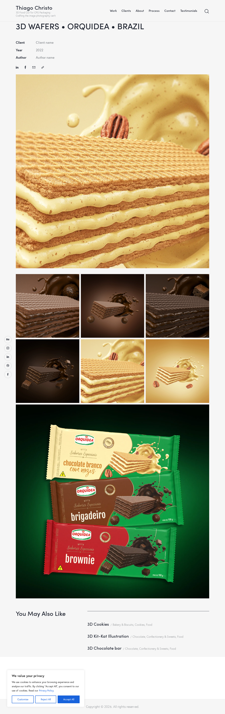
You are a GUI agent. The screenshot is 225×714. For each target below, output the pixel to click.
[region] (45, 688)
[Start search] (206, 11)
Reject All (46, 699)
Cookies (140, 624)
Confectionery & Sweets (161, 636)
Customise (22, 699)
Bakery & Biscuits (123, 624)
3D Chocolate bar (104, 648)
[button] (42, 67)
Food (149, 624)
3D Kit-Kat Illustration (108, 636)
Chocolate (139, 636)
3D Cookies (98, 624)
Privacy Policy (46, 690)
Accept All (68, 699)
